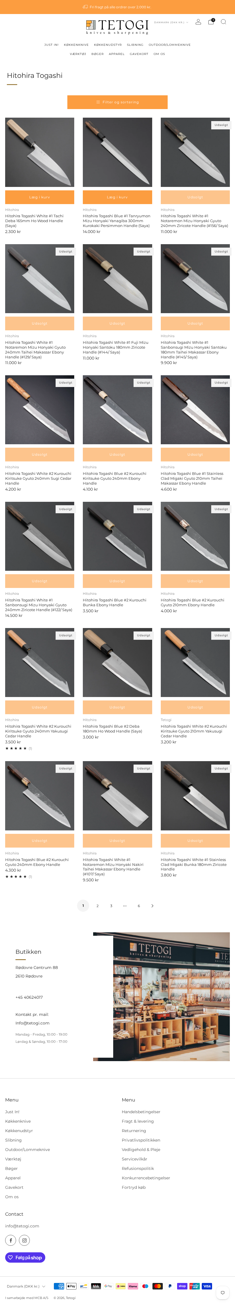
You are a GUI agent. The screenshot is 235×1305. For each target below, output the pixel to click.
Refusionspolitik (138, 1168)
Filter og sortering (121, 102)
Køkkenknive (18, 1121)
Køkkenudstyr (19, 1130)
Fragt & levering (138, 1121)
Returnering (134, 1130)
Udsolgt (195, 197)
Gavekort (14, 1187)
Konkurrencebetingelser (146, 1178)
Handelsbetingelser (141, 1111)
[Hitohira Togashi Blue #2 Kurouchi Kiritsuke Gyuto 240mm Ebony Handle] (117, 409)
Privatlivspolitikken (141, 1140)
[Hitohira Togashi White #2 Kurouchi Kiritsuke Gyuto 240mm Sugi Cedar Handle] (39, 409)
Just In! (12, 1111)
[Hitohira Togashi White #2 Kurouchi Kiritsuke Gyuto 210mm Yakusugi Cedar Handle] (195, 662)
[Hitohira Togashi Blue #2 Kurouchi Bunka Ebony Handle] (117, 536)
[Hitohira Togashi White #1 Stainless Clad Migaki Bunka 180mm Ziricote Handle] (195, 795)
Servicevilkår (134, 1159)
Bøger (11, 1168)
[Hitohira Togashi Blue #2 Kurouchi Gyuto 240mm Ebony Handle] (39, 795)
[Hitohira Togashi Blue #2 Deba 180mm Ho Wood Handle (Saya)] (117, 662)
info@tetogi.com (22, 1226)
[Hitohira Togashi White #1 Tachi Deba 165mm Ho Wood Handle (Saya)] (39, 152)
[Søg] (223, 22)
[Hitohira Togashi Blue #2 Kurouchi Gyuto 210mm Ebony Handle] (195, 536)
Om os (12, 1197)
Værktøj (13, 1159)
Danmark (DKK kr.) (169, 22)
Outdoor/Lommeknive (27, 1149)
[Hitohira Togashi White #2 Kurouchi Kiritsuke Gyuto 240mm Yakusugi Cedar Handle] (39, 662)
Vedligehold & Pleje (141, 1149)
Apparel (13, 1178)
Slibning (13, 1140)
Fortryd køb (134, 1187)
